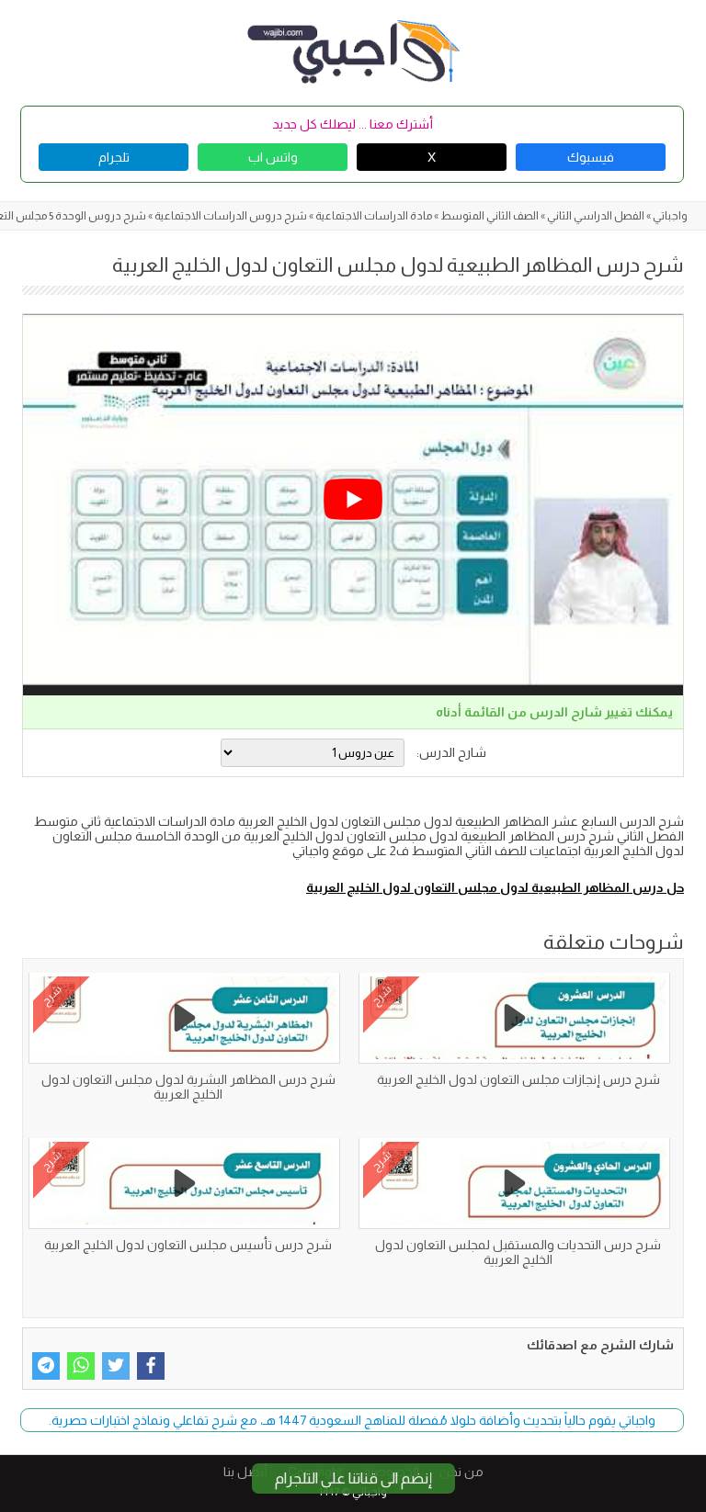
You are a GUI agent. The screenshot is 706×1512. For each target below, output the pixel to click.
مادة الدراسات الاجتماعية (373, 215)
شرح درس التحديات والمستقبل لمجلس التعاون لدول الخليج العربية (518, 1252)
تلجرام (114, 157)
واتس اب (273, 157)
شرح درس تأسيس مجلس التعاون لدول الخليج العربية (188, 1244)
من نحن (461, 1471)
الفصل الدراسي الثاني (595, 215)
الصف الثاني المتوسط (489, 215)
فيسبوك (590, 157)
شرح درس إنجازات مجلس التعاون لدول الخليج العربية (518, 1079)
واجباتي (670, 215)
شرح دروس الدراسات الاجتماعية (230, 215)
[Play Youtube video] (353, 499)
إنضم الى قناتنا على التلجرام (353, 1478)
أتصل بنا (245, 1471)
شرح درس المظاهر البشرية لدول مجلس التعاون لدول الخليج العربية (188, 1086)
